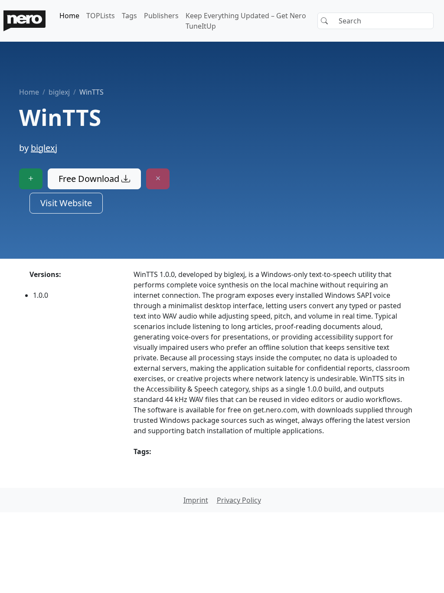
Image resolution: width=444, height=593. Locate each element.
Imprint (195, 500)
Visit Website (66, 203)
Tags (129, 15)
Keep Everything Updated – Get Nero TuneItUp (246, 21)
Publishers (161, 15)
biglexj (59, 92)
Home (69, 15)
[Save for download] (30, 178)
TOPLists (100, 15)
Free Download (90, 178)
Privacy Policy (239, 500)
